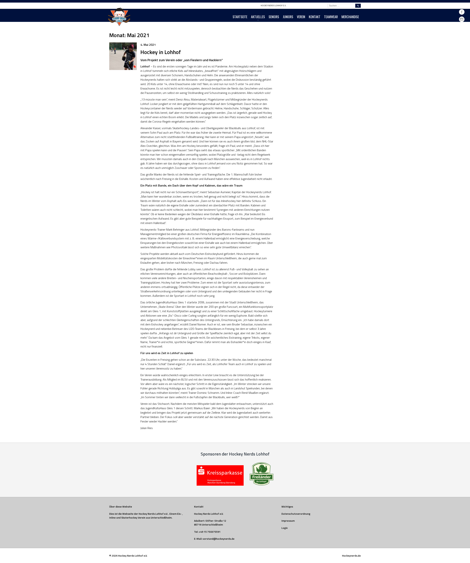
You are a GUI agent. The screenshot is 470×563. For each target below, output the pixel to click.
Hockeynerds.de (351, 555)
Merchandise (350, 16)
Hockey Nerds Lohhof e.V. (273, 5)
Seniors (274, 16)
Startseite (240, 16)
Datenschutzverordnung (295, 514)
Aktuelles (258, 16)
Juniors (288, 16)
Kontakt (314, 16)
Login (284, 528)
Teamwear (331, 16)
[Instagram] (461, 19)
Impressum (288, 521)
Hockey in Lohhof (160, 52)
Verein (301, 16)
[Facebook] (461, 12)
